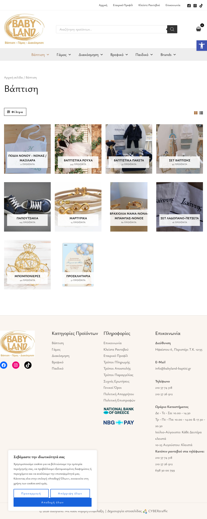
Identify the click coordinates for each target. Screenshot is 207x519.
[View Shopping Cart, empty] (198, 29)
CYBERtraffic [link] (158, 511)
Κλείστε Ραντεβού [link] (116, 349)
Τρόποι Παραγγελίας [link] (118, 374)
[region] (52, 480)
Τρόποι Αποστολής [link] (117, 368)
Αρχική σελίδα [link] (13, 77)
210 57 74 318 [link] (163, 387)
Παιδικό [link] (57, 368)
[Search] (172, 29)
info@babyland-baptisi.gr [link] (173, 368)
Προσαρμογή (31, 493)
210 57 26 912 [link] (164, 394)
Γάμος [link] (56, 349)
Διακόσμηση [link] (60, 355)
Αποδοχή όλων (52, 502)
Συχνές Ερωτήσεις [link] (116, 381)
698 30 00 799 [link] (165, 470)
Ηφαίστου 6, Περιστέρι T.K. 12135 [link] (178, 349)
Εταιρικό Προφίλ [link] (116, 355)
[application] (47, 54)
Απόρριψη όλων (70, 493)
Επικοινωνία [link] (112, 342)
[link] (201, 45)
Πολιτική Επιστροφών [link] (119, 400)
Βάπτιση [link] (58, 342)
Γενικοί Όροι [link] (113, 387)
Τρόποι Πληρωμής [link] (117, 362)
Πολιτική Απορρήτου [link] (119, 394)
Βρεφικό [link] (57, 362)
